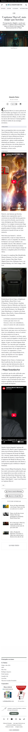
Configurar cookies (19, 726)
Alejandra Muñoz (14, 97)
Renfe (16, 1)
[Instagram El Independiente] (16, 719)
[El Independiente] (14, 5)
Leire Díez (3, 678)
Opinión (3, 8)
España (9, 8)
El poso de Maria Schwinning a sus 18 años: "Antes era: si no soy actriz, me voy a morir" (17, 507)
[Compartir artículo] (7, 104)
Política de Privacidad (7, 723)
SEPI (2, 667)
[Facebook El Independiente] (7, 719)
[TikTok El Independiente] (24, 719)
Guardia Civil (4, 676)
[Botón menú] (2, 5)
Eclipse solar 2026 (5, 665)
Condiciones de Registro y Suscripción (14, 725)
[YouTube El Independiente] (12, 719)
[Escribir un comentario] (20, 104)
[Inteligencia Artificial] (8, 698)
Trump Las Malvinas (21, 1)
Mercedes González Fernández (8, 680)
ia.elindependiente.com (8, 701)
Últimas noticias (11, 1)
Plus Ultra (3, 669)
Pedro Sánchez (5, 674)
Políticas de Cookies (9, 726)
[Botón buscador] (26, 5)
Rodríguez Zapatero (6, 672)
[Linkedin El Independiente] (20, 719)
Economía (15, 8)
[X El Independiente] (4, 719)
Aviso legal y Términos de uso (19, 723)
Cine (3, 485)
